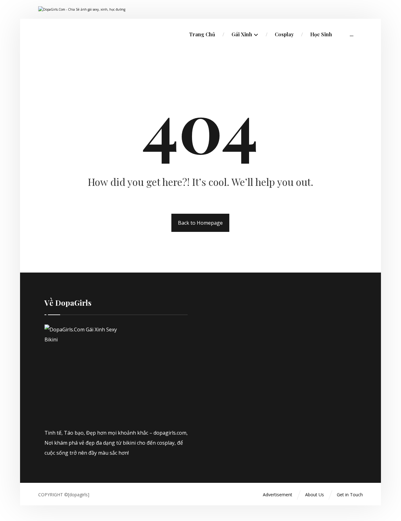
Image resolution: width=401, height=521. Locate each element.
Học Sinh (321, 34)
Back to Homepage (200, 222)
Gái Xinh (242, 34)
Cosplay (284, 34)
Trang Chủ (202, 34)
